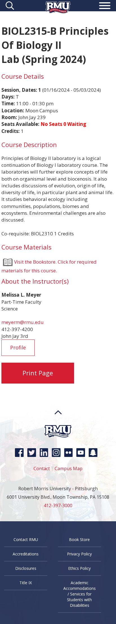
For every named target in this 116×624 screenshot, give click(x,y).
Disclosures (25, 568)
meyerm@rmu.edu (22, 322)
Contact (42, 468)
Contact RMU (26, 539)
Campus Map (68, 468)
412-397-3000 (58, 505)
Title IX (25, 582)
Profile (18, 347)
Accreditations (26, 554)
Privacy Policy (79, 554)
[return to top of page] (58, 423)
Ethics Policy (79, 568)
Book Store (79, 539)
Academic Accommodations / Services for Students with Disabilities (79, 594)
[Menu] (104, 6)
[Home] (58, 11)
